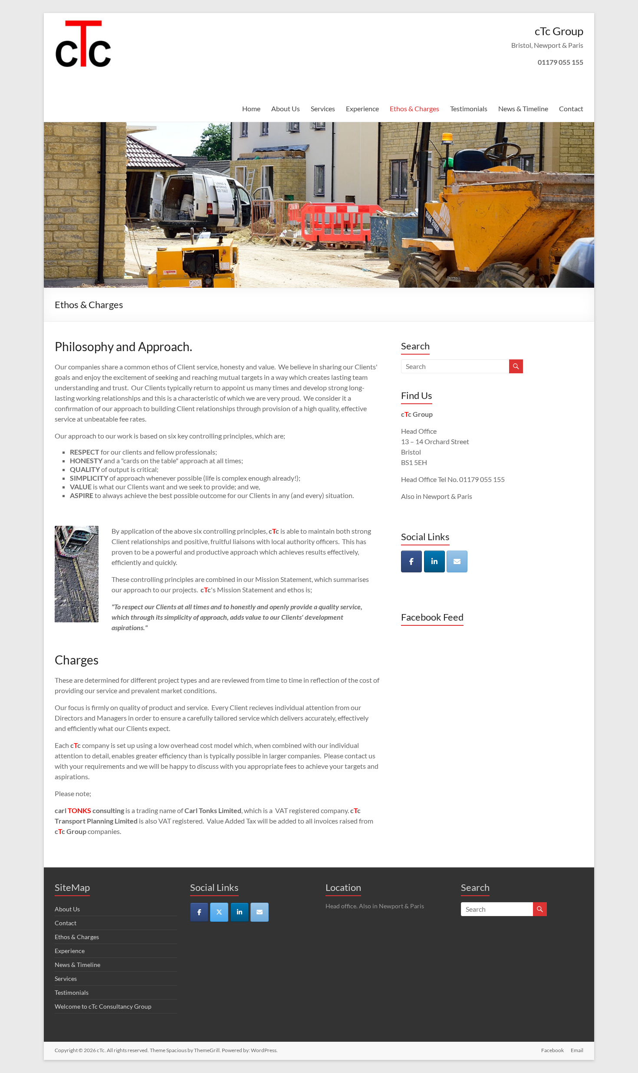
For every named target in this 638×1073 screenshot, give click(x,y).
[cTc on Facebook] (411, 561)
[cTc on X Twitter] (219, 912)
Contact (571, 108)
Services (323, 108)
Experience (362, 108)
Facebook (552, 1050)
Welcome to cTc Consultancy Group (103, 1006)
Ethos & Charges (414, 108)
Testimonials (468, 108)
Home (251, 108)
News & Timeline (523, 108)
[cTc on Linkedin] (434, 561)
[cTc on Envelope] (457, 561)
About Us (285, 108)
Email (577, 1050)
